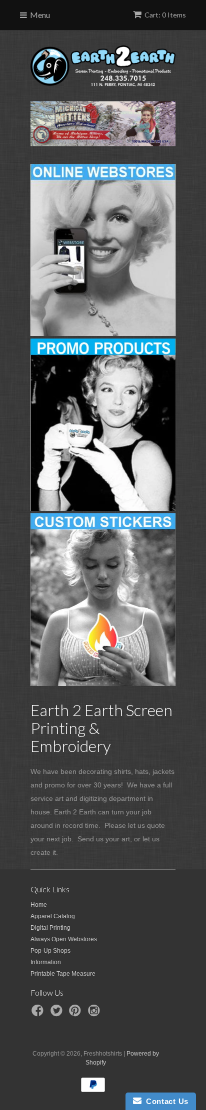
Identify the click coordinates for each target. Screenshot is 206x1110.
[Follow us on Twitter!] (58, 1014)
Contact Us (165, 1101)
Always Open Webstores (63, 939)
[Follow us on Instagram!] (95, 1014)
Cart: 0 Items (165, 14)
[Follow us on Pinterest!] (76, 1014)
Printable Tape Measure (63, 973)
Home (38, 904)
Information (45, 962)
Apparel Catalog (52, 916)
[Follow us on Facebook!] (39, 1014)
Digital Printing (50, 927)
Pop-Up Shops (50, 950)
